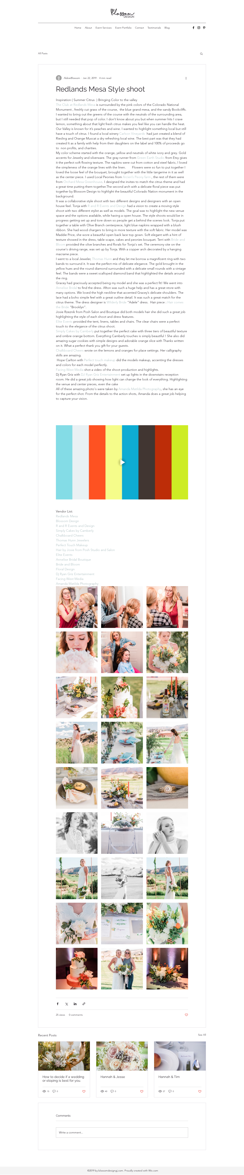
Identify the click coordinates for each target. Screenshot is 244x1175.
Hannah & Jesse (113, 1077)
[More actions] (186, 78)
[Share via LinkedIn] (75, 1003)
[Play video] (122, 462)
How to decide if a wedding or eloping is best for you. (63, 1078)
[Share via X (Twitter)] (66, 1003)
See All (202, 1034)
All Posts (43, 53)
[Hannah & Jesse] (122, 1056)
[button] (201, 53)
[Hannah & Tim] (180, 1056)
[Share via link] (84, 1003)
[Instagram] (199, 27)
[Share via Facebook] (57, 1003)
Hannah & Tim (169, 1077)
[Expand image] (77, 607)
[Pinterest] (204, 27)
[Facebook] (193, 27)
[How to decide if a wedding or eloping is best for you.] (64, 1056)
